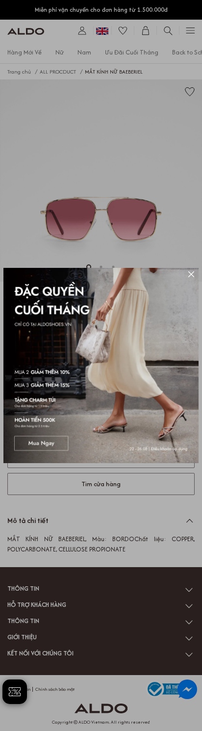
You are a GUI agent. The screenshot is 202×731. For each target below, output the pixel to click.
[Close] (191, 275)
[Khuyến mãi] (101, 365)
